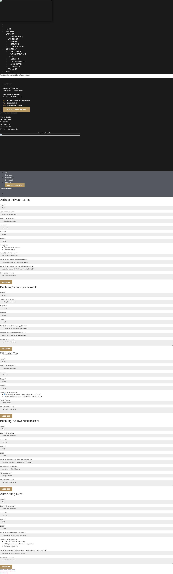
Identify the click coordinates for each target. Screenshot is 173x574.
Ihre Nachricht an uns (7, 273)
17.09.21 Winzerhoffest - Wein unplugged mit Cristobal (23, 394)
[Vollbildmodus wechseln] (5, 570)
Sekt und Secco (18, 61)
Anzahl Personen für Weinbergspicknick (13, 326)
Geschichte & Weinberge (15, 38)
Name (2, 205)
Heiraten (15, 44)
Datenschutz (9, 177)
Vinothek (10, 31)
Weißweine (16, 51)
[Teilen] (9, 570)
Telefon (3, 232)
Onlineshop (11, 49)
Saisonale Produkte (14, 68)
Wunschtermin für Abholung (9, 466)
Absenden (6, 282)
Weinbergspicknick (11, 546)
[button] (62, 34)
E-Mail (2, 238)
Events (14, 41)
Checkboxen (4, 245)
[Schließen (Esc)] (13, 570)
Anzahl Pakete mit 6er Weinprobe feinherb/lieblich (17, 266)
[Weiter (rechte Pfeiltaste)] (5, 573)
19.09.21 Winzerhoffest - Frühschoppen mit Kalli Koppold (24, 397)
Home (8, 29)
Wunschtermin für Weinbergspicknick (12, 332)
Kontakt (10, 71)
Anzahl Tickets (5, 400)
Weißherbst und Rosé (17, 55)
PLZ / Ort (3, 225)
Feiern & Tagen (17, 46)
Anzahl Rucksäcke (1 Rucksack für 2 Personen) (16, 459)
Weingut (10, 34)
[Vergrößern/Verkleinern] (1, 570)
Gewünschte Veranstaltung (9, 392)
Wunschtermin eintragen (8, 253)
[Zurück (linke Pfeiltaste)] (1, 573)
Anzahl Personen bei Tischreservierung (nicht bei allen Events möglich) (23, 550)
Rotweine (15, 59)
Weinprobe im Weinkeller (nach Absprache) (19, 544)
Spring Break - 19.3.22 (12, 247)
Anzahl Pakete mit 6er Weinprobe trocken (14, 259)
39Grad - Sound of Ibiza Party (15, 541)
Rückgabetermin (6, 473)
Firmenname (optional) (7, 212)
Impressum (9, 175)
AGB (7, 172)
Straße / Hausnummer (7, 218)
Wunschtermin (10, 249)
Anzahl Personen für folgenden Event (12, 532)
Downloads (9, 180)
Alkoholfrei (16, 64)
